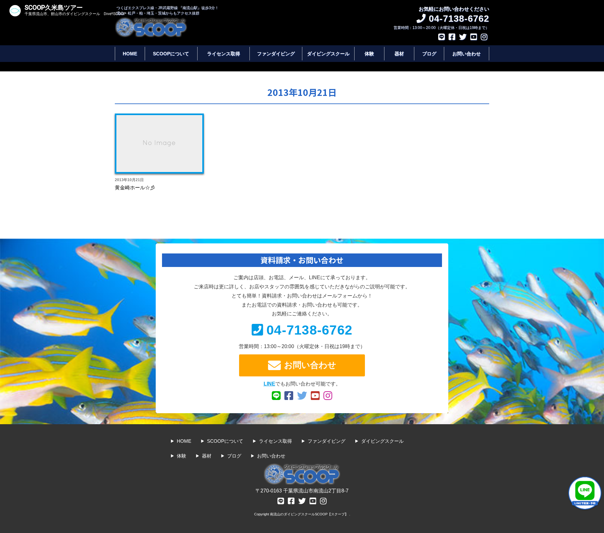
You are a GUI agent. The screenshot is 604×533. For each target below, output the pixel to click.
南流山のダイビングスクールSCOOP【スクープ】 (309, 514)
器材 (399, 53)
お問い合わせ (466, 53)
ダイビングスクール (328, 53)
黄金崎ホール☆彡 (135, 187)
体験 (369, 53)
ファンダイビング (276, 53)
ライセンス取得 (223, 53)
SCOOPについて (171, 53)
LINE (269, 383)
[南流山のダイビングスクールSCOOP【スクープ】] (151, 20)
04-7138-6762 (309, 330)
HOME (130, 53)
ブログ (429, 53)
